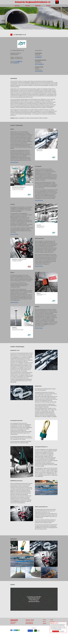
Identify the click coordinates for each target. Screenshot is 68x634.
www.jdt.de (16, 63)
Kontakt (48, 5)
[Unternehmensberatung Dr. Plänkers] (37, 631)
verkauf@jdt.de (18, 61)
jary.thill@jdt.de (38, 57)
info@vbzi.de (30, 622)
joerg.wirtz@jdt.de (39, 71)
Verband (27, 5)
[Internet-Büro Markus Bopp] (30, 631)
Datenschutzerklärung (58, 629)
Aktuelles (17, 5)
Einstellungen (62, 631)
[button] (11, 630)
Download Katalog (14, 162)
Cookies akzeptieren (56, 631)
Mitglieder (38, 5)
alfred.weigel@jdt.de (39, 64)
